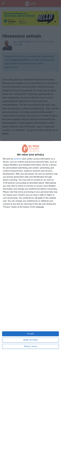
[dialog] (30, 305)
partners (17, 159)
